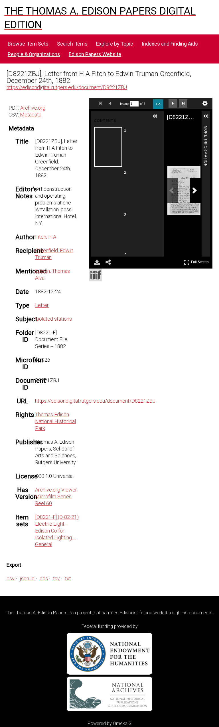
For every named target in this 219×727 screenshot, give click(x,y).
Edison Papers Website (95, 54)
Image (124, 103)
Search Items (72, 44)
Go (158, 104)
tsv (56, 578)
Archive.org (32, 108)
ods (44, 578)
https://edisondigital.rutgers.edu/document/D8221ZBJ (67, 87)
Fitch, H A (45, 237)
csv (11, 578)
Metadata (30, 115)
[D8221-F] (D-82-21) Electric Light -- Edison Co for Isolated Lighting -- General (57, 530)
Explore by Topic (114, 44)
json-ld (27, 578)
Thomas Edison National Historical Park (55, 421)
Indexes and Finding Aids (170, 44)
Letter (42, 305)
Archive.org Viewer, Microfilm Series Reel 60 (56, 496)
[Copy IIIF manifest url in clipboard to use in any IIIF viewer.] (95, 275)
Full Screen (200, 261)
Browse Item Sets (28, 44)
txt (68, 578)
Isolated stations (53, 319)
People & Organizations (34, 54)
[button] (157, 118)
